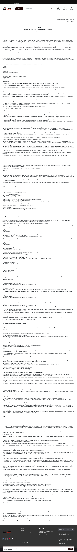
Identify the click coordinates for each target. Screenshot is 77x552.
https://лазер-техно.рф (60, 47)
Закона (38, 127)
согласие (6, 209)
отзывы (22, 539)
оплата (22, 530)
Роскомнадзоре (13, 150)
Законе (32, 122)
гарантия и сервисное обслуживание (28, 532)
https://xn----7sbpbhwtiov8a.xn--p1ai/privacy (42, 518)
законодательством (56, 317)
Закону (52, 391)
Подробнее (15, 549)
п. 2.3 (35, 342)
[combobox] (39, 8)
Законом (63, 112)
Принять (70, 548)
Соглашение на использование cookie (46, 538)
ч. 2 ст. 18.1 (17, 49)
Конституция (6, 194)
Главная (4, 14)
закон (11, 199)
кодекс (11, 195)
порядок (58, 143)
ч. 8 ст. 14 (51, 452)
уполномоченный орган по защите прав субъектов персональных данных (23, 129)
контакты (23, 534)
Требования (5, 353)
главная (22, 528)
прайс (22, 537)
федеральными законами (56, 141)
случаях (68, 329)
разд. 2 (60, 220)
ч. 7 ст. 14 (23, 445)
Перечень (48, 143)
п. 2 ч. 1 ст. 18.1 (14, 41)
